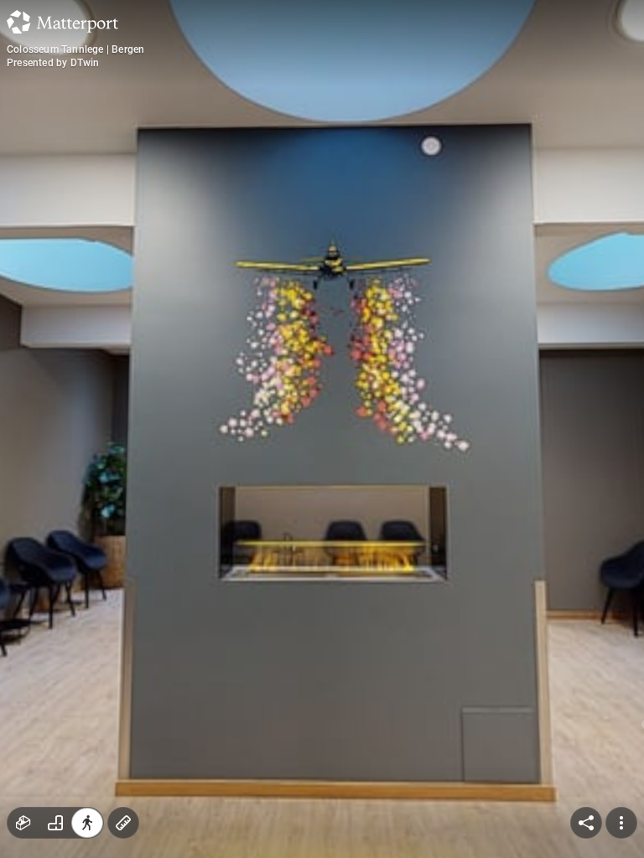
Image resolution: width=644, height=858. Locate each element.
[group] (55, 823)
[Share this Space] (586, 823)
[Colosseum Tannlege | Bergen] (322, 429)
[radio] (23, 823)
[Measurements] (123, 823)
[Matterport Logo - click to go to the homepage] (62, 22)
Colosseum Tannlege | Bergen (75, 49)
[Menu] (621, 823)
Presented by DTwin (53, 63)
